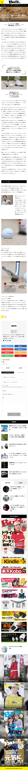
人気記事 (20, 482)
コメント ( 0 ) (7, 372)
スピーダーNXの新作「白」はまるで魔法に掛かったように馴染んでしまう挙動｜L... (17, 507)
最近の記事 (7, 482)
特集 (8, 20)
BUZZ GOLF (7, 359)
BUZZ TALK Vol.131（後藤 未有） (16, 646)
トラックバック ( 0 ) (20, 372)
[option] (14, 649)
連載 (10, 648)
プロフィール (13, 332)
